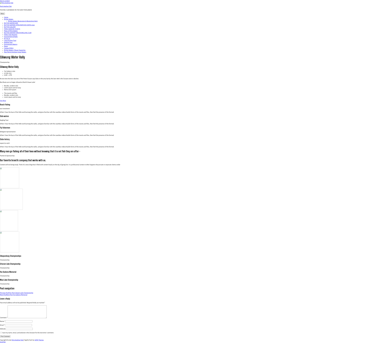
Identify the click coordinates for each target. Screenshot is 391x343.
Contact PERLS (8, 48)
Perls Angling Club (6, 6)
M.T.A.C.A (7, 38)
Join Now (3, 100)
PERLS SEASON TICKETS (12, 29)
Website (2, 329)
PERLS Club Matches (10, 35)
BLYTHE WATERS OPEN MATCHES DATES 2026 (19, 25)
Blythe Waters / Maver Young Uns (14, 50)
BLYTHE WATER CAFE (11, 23)
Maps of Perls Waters (11, 31)
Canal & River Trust (10, 40)
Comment (3, 317)
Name (2, 321)
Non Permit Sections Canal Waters (15, 52)
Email (2, 325)
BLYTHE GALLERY (10, 27)
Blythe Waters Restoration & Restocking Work (23, 21)
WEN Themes (39, 340)
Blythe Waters (8, 19)
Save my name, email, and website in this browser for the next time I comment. (28, 333)
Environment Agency (10, 44)
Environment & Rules (11, 36)
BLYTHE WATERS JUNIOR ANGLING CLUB (17, 33)
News (6, 46)
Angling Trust (8, 42)
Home (6, 17)
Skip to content (5, 1)
